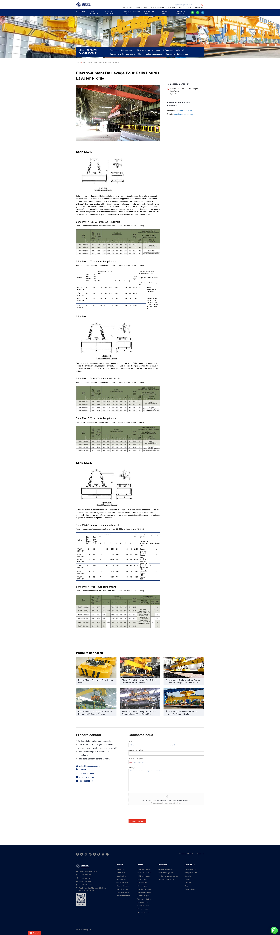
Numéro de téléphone (136, 759)
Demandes (171, 7)
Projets (181, 7)
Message (132, 767)
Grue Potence (121, 879)
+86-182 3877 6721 (86, 781)
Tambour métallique (144, 899)
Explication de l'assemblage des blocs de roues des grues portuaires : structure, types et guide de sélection (145, 882)
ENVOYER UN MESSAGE (137, 821)
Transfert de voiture (123, 896)
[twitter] (86, 854)
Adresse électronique (136, 750)
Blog (190, 7)
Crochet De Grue (143, 905)
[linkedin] (81, 854)
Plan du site (200, 854)
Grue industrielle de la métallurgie (166, 879)
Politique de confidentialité (185, 854)
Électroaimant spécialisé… (175, 50)
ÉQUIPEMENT (81, 12)
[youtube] (90, 854)
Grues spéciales (122, 882)
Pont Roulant (120, 869)
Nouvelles (199, 7)
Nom (130, 741)
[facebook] (77, 854)
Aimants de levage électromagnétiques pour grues (123, 892)
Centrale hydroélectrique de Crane (168, 876)
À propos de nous (157, 7)
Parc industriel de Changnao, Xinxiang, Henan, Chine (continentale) (91, 889)
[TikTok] (94, 854)
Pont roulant (120, 873)
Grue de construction (165, 869)
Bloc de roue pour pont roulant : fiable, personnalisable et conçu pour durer (145, 889)
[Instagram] (98, 854)
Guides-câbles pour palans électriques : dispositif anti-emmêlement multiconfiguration (144, 873)
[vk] (107, 854)
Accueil (78, 62)
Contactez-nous (142, 7)
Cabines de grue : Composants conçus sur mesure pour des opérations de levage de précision (144, 876)
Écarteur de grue (143, 896)
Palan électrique (122, 889)
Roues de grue (142, 902)
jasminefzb (83, 769)
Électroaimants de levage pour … (122, 54)
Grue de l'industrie (122, 886)
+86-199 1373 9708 (86, 777)
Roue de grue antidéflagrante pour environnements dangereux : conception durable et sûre (145, 879)
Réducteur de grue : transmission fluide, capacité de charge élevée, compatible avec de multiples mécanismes (144, 869)
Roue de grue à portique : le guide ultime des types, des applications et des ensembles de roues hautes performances (144, 886)
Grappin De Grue (143, 912)
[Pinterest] (103, 854)
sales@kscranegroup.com (183, 114)
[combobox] (131, 762)
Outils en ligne (126, 7)
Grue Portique (121, 876)
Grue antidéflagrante (165, 873)
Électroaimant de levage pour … (122, 50)
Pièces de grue (142, 909)
